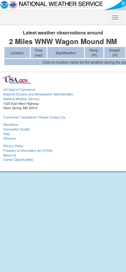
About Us (9, 155)
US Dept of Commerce (19, 89)
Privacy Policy (13, 145)
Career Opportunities (18, 159)
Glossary (9, 138)
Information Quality (16, 129)
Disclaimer (10, 124)
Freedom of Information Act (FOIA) (28, 150)
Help (6, 133)
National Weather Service (21, 98)
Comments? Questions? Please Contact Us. (34, 117)
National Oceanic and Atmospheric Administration (38, 94)
